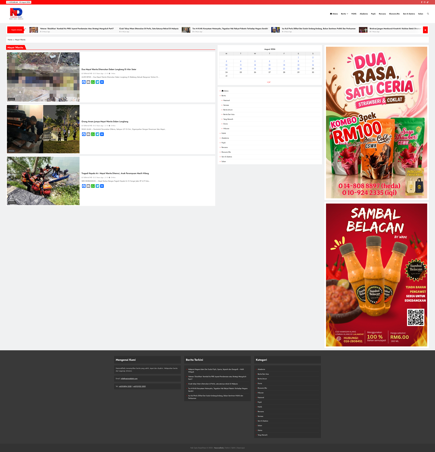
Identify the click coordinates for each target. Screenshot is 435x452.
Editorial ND (88, 73)
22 (298, 68)
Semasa (226, 105)
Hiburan (226, 128)
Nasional (226, 100)
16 (313, 64)
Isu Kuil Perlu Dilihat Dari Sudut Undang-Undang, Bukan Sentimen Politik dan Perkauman (126, 28)
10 (226, 64)
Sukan (420, 13)
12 (255, 64)
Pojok (373, 13)
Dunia (225, 124)
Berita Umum (228, 110)
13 (269, 64)
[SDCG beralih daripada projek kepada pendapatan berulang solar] (317, 30)
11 (241, 64)
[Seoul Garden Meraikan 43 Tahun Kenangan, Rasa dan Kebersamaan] (386, 30)
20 (269, 68)
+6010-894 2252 (125, 386)
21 (284, 68)
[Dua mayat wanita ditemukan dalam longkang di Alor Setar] (43, 77)
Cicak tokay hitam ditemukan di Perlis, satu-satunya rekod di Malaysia (213, 384)
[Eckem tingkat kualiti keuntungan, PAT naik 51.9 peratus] (255, 30)
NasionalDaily (219, 448)
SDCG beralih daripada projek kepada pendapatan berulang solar (351, 28)
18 (241, 68)
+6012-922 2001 (139, 386)
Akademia (364, 13)
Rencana (382, 13)
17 (226, 68)
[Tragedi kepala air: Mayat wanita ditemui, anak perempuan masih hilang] (43, 181)
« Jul (268, 82)
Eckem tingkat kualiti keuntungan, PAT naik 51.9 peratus (286, 28)
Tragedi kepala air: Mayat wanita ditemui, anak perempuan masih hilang (115, 173)
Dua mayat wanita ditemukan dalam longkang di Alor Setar (109, 69)
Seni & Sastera (409, 13)
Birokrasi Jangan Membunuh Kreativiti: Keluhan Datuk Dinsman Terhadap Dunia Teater (212, 28)
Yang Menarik (228, 119)
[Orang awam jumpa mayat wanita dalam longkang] (43, 129)
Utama (335, 13)
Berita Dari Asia (228, 114)
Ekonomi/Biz (394, 13)
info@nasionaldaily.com (129, 378)
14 (284, 64)
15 (298, 64)
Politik (354, 13)
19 (255, 68)
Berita (343, 13)
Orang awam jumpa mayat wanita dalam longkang (105, 121)
